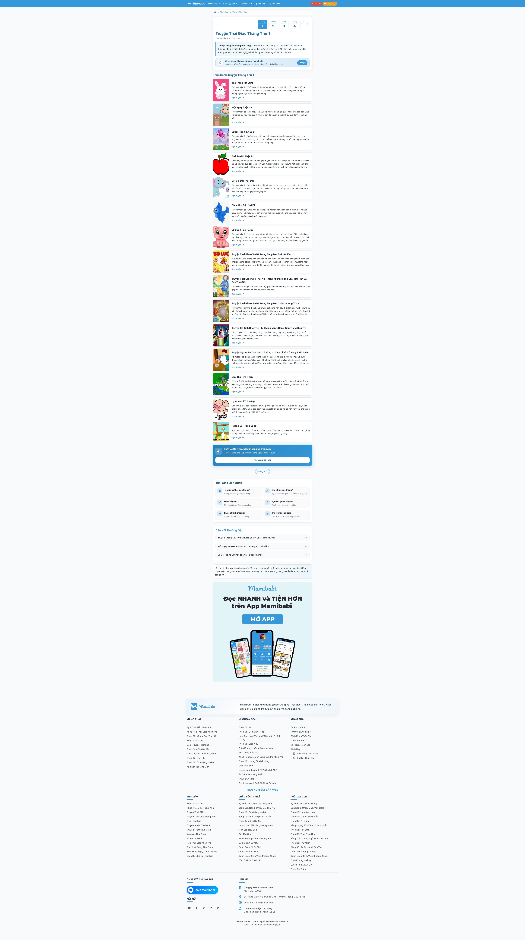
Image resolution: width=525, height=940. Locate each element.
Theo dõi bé (245, 727)
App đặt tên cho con (198, 766)
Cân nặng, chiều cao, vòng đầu (308, 807)
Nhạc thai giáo (195, 740)
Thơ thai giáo (194, 821)
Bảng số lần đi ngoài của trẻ (306, 847)
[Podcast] (203, 908)
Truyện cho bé (246, 778)
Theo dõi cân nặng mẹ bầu (201, 762)
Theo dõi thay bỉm (300, 842)
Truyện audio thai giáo (199, 825)
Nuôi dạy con (229, 3)
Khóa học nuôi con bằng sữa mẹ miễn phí (261, 756)
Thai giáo (224, 12)
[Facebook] (196, 908)
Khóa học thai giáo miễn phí (202, 731)
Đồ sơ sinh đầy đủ (248, 842)
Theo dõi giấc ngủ (248, 743)
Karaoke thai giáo (196, 834)
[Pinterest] (218, 908)
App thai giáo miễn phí (199, 727)
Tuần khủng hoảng (301, 860)
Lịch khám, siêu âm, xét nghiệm (256, 825)
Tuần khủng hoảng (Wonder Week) (257, 748)
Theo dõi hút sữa (300, 829)
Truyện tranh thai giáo (199, 829)
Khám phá (245, 3)
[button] (307, 24)
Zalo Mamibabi (205, 890)
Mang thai (213, 3)
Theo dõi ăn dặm (300, 821)
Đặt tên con (245, 834)
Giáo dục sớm (246, 765)
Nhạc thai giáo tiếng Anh (200, 807)
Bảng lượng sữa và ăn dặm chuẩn (309, 825)
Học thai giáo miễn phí (199, 842)
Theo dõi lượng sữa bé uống (254, 761)
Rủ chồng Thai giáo (307, 753)
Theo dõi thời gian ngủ (303, 834)
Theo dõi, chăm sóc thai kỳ (201, 736)
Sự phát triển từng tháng (304, 803)
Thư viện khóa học (301, 731)
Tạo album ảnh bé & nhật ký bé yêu (257, 783)
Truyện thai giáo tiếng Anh (201, 816)
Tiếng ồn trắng (299, 869)
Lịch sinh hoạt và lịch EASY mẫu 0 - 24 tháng (259, 738)
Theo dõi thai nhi (196, 758)
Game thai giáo (195, 838)
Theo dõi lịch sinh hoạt (251, 731)
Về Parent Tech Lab (300, 744)
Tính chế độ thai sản (250, 860)
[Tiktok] (210, 908)
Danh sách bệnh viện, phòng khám (257, 856)
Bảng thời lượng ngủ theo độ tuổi (309, 838)
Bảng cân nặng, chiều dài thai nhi (257, 807)
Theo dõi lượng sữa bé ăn (304, 816)
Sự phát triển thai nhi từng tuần (256, 803)
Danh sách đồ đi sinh (250, 847)
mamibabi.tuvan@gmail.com (259, 902)
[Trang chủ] (215, 12)
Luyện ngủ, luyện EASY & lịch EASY (258, 770)
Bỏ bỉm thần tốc (305, 758)
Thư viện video (298, 740)
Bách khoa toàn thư (301, 736)
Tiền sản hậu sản (248, 829)
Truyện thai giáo (239, 12)
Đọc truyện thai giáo (198, 744)
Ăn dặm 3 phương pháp (251, 774)
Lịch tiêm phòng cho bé (303, 851)
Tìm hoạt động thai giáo (200, 847)
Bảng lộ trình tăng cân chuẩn (255, 816)
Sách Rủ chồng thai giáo (200, 856)
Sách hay (295, 749)
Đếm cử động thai (248, 851)
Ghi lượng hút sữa (248, 752)
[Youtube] (189, 908)
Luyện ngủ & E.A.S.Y (301, 864)
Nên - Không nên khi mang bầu (255, 838)
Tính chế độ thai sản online (201, 753)
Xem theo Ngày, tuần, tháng (202, 851)
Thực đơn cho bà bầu (198, 749)
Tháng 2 (261, 471)
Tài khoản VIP (298, 727)
